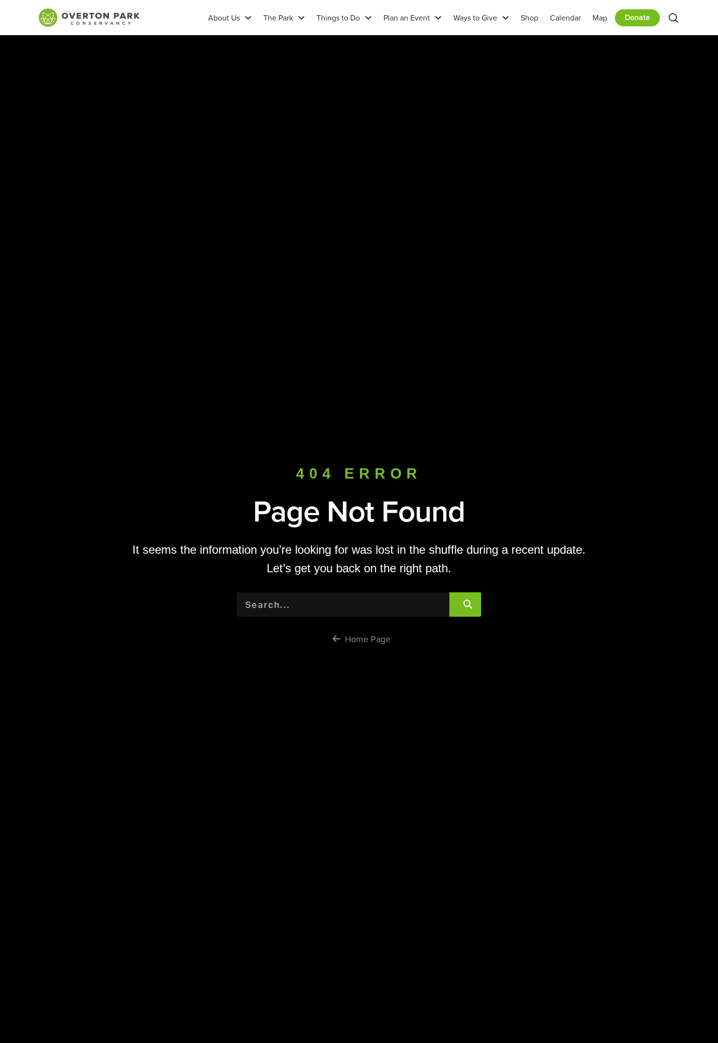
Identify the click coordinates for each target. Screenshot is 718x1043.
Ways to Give (475, 17)
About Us (224, 17)
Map (599, 17)
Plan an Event (406, 17)
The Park (278, 17)
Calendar (565, 17)
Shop (529, 17)
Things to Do (338, 17)
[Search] (465, 604)
